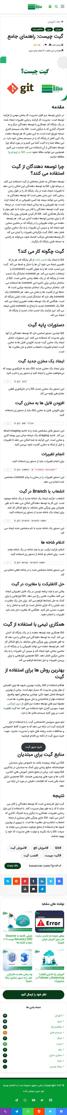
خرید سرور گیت (33, 747)
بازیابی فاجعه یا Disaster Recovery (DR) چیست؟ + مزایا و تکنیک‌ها (17, 939)
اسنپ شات (40, 260)
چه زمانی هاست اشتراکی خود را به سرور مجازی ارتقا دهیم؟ (18, 977)
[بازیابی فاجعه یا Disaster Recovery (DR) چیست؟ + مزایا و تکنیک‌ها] (17, 922)
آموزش (51, 22)
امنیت (59, 1044)
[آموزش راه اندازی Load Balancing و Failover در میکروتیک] (49, 960)
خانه (58, 22)
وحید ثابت (56, 45)
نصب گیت (30, 855)
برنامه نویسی (56, 1067)
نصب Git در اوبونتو (21, 152)
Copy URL (12, 866)
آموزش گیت (17, 848)
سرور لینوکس (14, 704)
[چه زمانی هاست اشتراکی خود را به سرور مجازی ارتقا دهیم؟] (17, 960)
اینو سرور (39, 1091)
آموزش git (39, 848)
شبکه (59, 1038)
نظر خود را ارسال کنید (33, 994)
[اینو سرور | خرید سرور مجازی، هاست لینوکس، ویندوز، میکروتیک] (34, 6)
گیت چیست (52, 855)
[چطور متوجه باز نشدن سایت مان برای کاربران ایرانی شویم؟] (49, 922)
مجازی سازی (55, 1055)
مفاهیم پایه (38, 29)
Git (57, 848)
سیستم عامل (56, 1033)
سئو (60, 1050)
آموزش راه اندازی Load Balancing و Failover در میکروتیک (50, 977)
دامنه (59, 1061)
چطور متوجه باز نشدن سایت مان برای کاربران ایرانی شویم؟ (50, 939)
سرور (49, 29)
